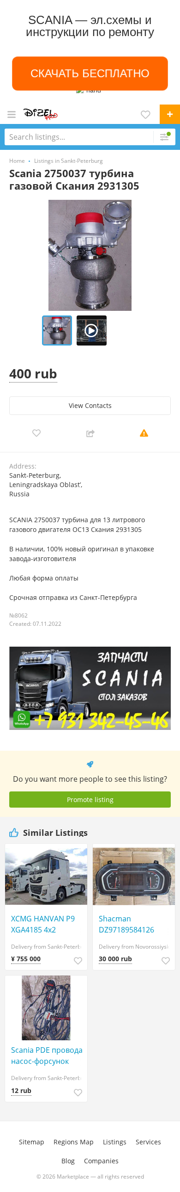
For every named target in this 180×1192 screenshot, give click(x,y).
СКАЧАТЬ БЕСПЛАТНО (90, 73)
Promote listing (90, 799)
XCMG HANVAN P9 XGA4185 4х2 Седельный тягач (43, 924)
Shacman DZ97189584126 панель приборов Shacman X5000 (131, 924)
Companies (101, 1160)
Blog (68, 1160)
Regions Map (74, 1141)
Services (148, 1141)
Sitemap (31, 1141)
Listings (114, 1141)
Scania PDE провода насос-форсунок (47, 1055)
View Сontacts (90, 405)
